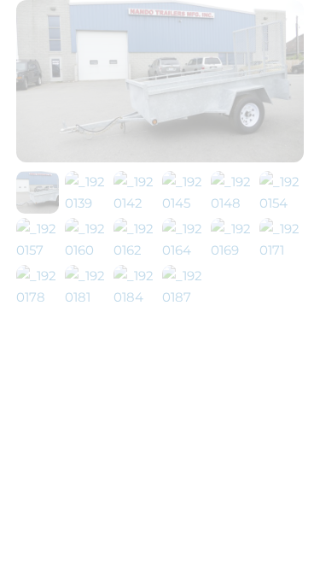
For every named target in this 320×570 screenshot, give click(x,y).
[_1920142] (135, 203)
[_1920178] (38, 297)
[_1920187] (184, 297)
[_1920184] (135, 297)
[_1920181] (87, 297)
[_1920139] (87, 203)
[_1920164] (184, 250)
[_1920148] (233, 203)
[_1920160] (87, 250)
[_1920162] (135, 250)
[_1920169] (233, 250)
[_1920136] (37, 203)
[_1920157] (38, 250)
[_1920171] (281, 250)
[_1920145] (184, 203)
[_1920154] (281, 203)
